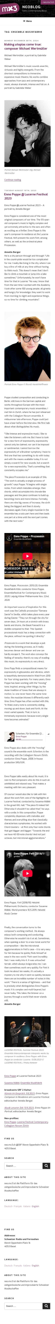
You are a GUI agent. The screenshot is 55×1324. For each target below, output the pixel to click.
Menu (29, 21)
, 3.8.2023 (19, 1093)
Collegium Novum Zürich (16, 1125)
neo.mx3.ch (48, 2)
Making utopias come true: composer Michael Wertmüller (25, 47)
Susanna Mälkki (12, 1082)
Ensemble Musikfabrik (31, 1082)
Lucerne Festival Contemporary (32, 1122)
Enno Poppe (10, 1076)
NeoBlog (31, 7)
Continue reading (12, 179)
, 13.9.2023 (19, 1107)
